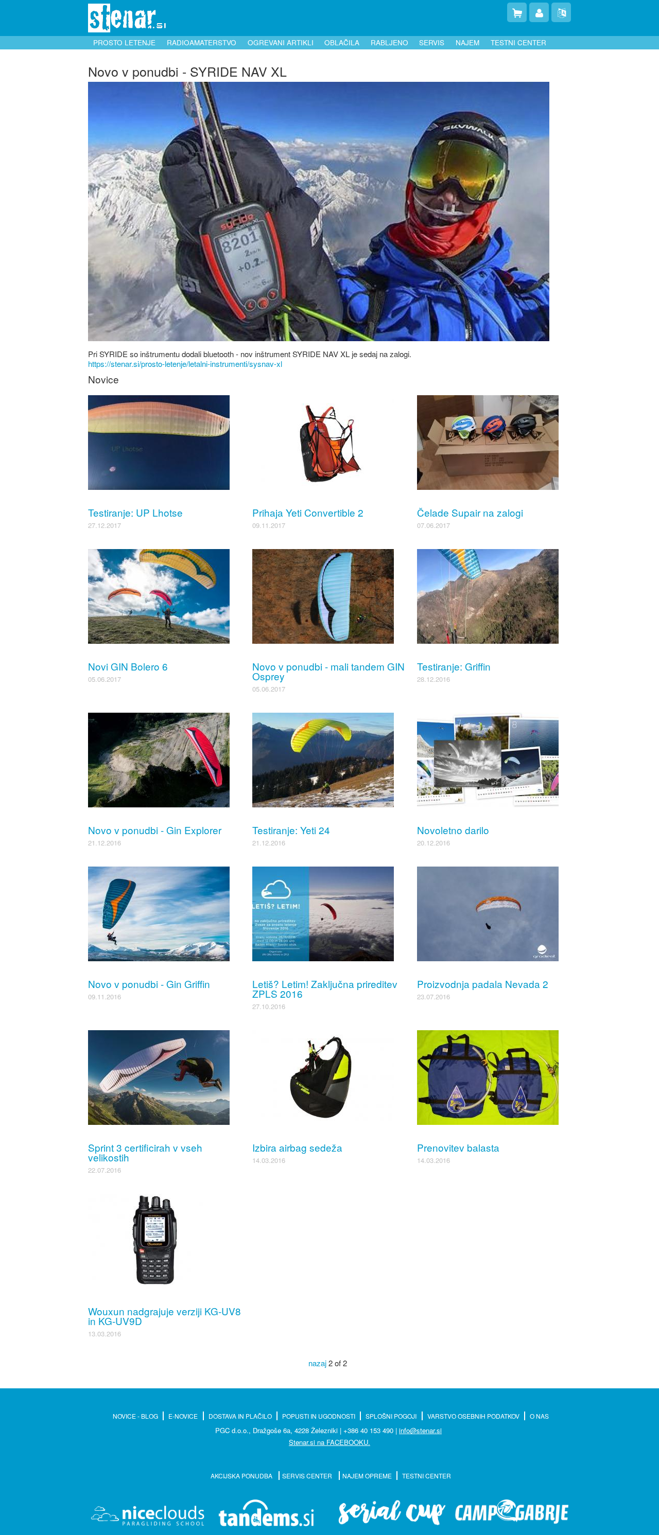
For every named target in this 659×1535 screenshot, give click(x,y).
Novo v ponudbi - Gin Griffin (149, 984)
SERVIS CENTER (308, 1475)
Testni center (518, 42)
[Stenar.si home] (127, 18)
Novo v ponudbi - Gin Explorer (154, 830)
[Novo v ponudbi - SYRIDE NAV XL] (318, 209)
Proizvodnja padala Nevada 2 (482, 984)
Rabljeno (389, 42)
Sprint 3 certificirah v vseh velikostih (145, 1152)
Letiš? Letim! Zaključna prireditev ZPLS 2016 (324, 988)
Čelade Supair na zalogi (470, 512)
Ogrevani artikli (281, 42)
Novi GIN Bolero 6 (128, 666)
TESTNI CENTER (426, 1475)
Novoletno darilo (453, 830)
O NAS (539, 1416)
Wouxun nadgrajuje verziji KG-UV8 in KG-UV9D (164, 1316)
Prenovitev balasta (458, 1147)
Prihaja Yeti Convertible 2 (307, 512)
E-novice (183, 1416)
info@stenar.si (420, 1430)
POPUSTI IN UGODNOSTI (318, 1416)
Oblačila (341, 42)
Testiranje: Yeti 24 (291, 830)
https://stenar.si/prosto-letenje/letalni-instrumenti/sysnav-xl (185, 363)
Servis (431, 42)
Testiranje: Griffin (454, 666)
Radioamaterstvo (201, 42)
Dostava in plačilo (240, 1416)
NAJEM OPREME (367, 1475)
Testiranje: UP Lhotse (135, 512)
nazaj (317, 1362)
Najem (467, 42)
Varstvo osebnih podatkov (473, 1416)
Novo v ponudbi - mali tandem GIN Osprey (328, 671)
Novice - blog (135, 1416)
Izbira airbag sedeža (297, 1147)
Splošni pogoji (391, 1416)
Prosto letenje (124, 42)
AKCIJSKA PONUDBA (242, 1475)
